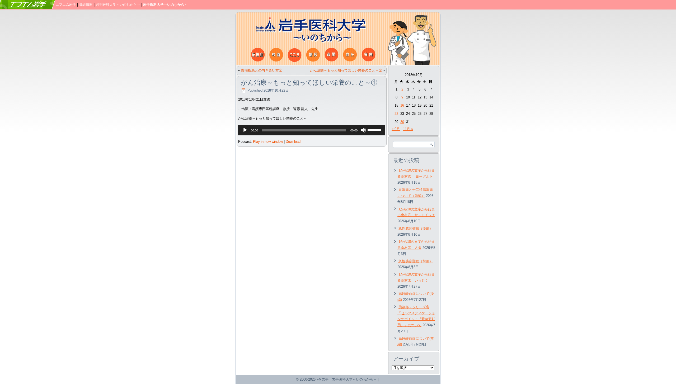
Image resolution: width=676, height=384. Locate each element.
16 (402, 105)
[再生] (245, 130)
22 (396, 114)
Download (293, 142)
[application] (311, 130)
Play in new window (268, 142)
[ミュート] (363, 130)
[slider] (375, 129)
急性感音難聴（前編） (415, 261)
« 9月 (396, 129)
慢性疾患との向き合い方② (261, 70)
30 (402, 122)
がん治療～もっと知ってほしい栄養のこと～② (346, 70)
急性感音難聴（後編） (415, 228)
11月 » (408, 129)
